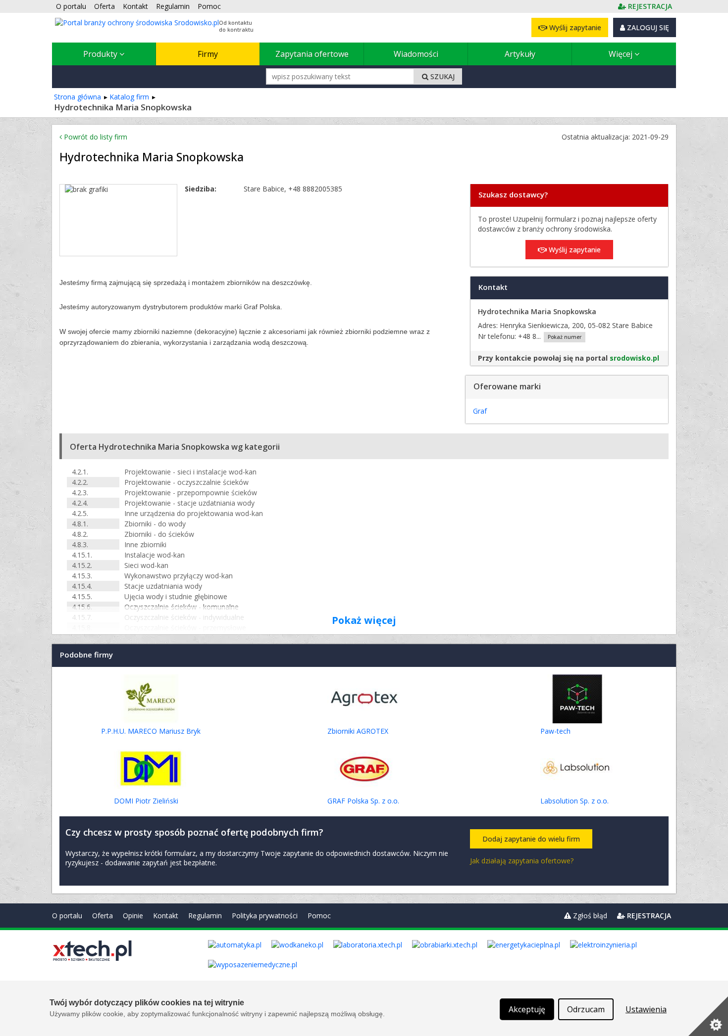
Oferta (102, 915)
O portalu (67, 915)
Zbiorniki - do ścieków (159, 534)
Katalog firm (129, 96)
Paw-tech (555, 731)
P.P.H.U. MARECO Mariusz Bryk (151, 731)
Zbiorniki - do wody (155, 523)
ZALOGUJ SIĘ (647, 27)
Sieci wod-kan (146, 565)
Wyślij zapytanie (574, 27)
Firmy (208, 53)
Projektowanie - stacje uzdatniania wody (189, 503)
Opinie (133, 915)
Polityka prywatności (265, 915)
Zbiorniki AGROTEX (357, 731)
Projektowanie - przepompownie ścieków (190, 492)
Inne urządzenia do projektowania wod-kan (193, 513)
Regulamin (205, 915)
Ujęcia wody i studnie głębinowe (175, 596)
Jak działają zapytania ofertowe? (521, 860)
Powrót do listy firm (94, 136)
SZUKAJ (441, 76)
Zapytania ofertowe (312, 53)
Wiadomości (416, 53)
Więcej (621, 53)
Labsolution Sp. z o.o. (574, 800)
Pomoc (319, 915)
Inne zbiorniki (145, 544)
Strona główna (77, 96)
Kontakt (165, 915)
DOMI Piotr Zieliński (146, 800)
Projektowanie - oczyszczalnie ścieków (186, 482)
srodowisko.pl (634, 358)
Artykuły (520, 53)
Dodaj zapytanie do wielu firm (531, 839)
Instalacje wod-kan (154, 555)
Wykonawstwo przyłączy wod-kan (178, 575)
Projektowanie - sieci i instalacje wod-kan (190, 471)
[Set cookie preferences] (708, 1016)
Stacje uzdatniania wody (163, 586)
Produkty (101, 53)
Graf (480, 411)
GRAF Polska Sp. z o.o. (363, 800)
